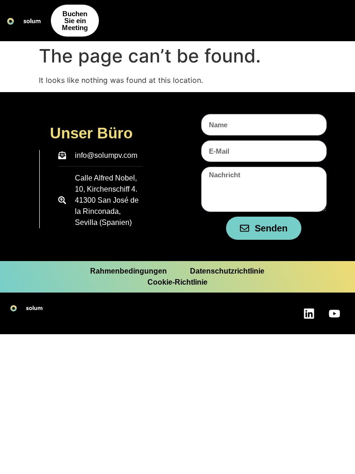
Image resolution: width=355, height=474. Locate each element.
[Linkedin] (308, 313)
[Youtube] (334, 313)
